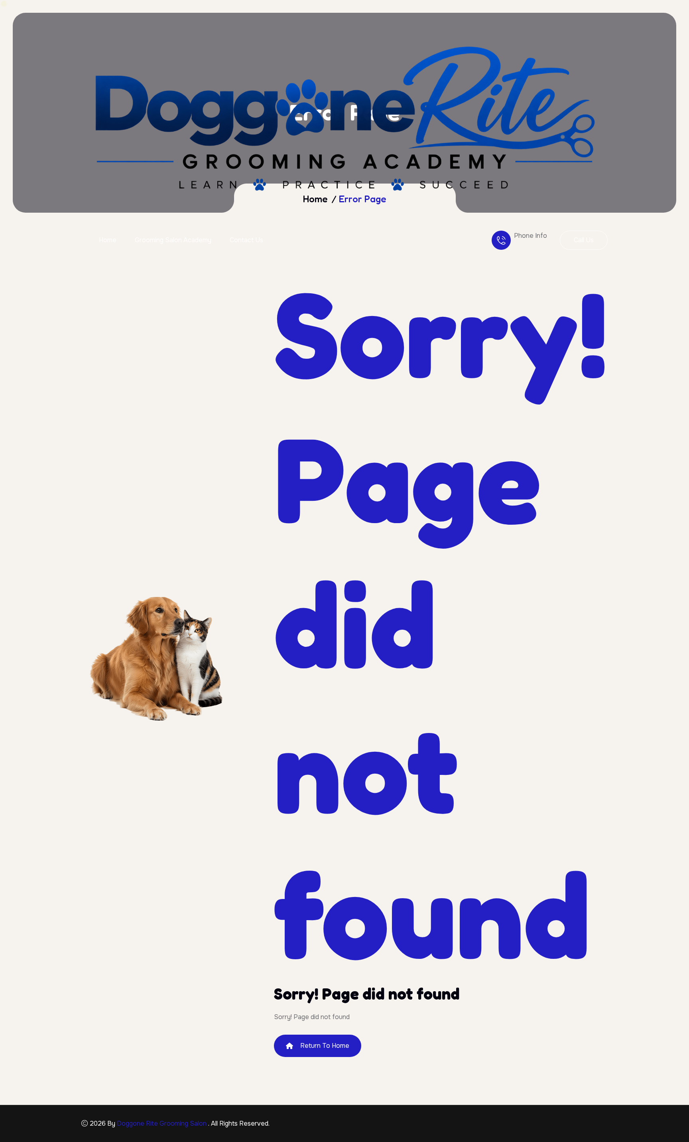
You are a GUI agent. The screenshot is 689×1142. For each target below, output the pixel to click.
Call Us (584, 240)
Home (107, 240)
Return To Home (324, 1045)
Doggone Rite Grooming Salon (162, 1123)
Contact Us (246, 240)
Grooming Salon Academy (173, 240)
